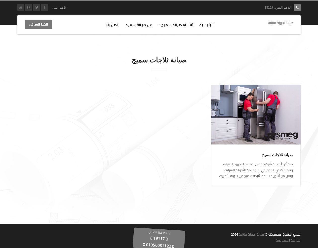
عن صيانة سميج (138, 24)
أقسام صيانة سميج (177, 24)
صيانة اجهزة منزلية (251, 234)
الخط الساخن (38, 24)
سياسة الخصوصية (288, 240)
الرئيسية (206, 24)
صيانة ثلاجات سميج (277, 155)
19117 (269, 7)
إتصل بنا (113, 24)
